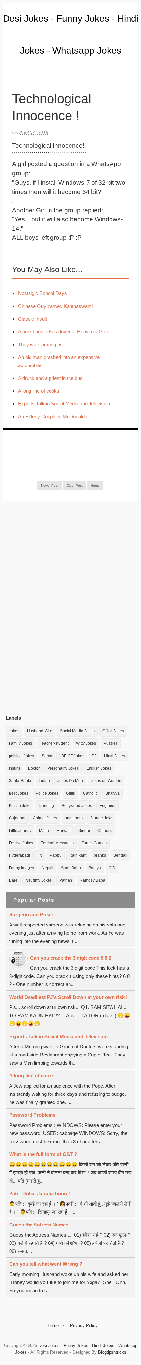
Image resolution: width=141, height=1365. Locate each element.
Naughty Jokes (38, 880)
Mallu (44, 830)
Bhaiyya (112, 793)
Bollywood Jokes (77, 805)
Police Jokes (47, 793)
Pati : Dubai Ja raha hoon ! (39, 1193)
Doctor (34, 768)
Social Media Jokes (77, 731)
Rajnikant (77, 855)
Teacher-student (54, 743)
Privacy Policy (84, 1325)
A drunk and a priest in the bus (50, 378)
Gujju (70, 793)
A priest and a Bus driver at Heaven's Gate (63, 331)
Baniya (95, 868)
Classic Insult (32, 319)
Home (95, 485)
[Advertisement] (55, 608)
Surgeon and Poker (31, 914)
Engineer (107, 805)
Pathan (65, 880)
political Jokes (21, 756)
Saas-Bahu (71, 868)
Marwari (63, 830)
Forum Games (94, 843)
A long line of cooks (38, 391)
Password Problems (32, 1115)
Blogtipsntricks (112, 1352)
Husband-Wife (39, 731)
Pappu (56, 855)
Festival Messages (57, 843)
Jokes (14, 731)
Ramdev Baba (92, 880)
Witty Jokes (86, 743)
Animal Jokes (45, 818)
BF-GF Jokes (72, 756)
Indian (44, 780)
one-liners (74, 818)
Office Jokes (113, 731)
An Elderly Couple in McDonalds (52, 416)
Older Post (75, 485)
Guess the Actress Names (38, 1224)
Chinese (104, 830)
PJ (94, 756)
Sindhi (84, 830)
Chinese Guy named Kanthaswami (55, 306)
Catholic (90, 793)
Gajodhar (17, 818)
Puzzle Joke (19, 805)
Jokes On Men (70, 780)
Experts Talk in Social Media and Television (64, 403)
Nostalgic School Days (42, 293)
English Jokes (98, 768)
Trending (46, 805)
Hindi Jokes (114, 756)
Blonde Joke (101, 818)
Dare (13, 880)
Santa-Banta (20, 780)
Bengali (120, 855)
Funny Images (21, 868)
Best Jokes (18, 793)
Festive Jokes (21, 843)
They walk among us (40, 344)
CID (112, 868)
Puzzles (111, 743)
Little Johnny (20, 830)
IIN (39, 855)
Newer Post (49, 485)
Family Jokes (20, 743)
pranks (100, 855)
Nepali (47, 868)
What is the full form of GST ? (43, 1154)
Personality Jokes (63, 768)
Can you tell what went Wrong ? (45, 1264)
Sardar (48, 756)
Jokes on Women (106, 780)
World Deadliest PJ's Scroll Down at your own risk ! (68, 997)
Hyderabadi (19, 855)
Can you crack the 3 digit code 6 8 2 (70, 958)
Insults (14, 768)
